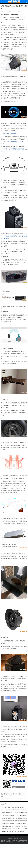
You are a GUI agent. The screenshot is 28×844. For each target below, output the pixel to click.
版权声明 (16, 838)
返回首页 (5, 838)
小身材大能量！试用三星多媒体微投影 (10, 831)
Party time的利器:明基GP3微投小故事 (10, 823)
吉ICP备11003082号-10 (21, 841)
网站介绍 (10, 838)
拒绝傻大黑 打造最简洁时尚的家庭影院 (10, 810)
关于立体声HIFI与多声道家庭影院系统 (10, 807)
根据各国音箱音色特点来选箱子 (9, 828)
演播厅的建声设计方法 (7, 812)
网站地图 (22, 838)
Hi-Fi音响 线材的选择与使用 (21, 812)
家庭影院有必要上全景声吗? (10, 133)
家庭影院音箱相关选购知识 (21, 820)
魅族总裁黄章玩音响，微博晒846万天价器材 (12, 818)
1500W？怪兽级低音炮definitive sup (10, 815)
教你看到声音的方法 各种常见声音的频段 (11, 820)
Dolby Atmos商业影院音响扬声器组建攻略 (11, 826)
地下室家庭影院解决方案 (20, 831)
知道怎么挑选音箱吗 (19, 807)
